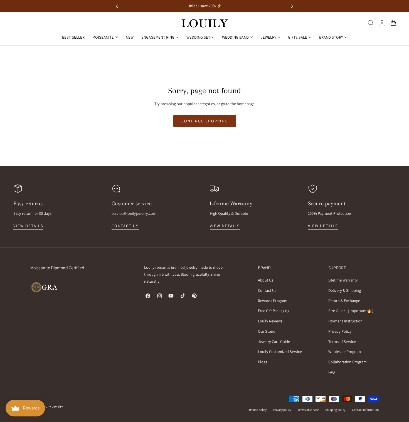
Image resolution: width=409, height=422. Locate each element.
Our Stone (266, 331)
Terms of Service (342, 341)
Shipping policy (335, 410)
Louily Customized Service (280, 351)
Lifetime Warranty (343, 280)
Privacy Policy (340, 331)
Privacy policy (282, 410)
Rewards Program (272, 300)
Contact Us (267, 290)
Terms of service (308, 410)
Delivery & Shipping (344, 290)
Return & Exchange (344, 300)
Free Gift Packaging (273, 311)
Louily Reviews (270, 321)
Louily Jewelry (52, 406)
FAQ (331, 372)
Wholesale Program (344, 351)
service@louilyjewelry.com (134, 213)
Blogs (262, 361)
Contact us (125, 225)
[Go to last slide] (117, 6)
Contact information (365, 410)
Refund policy (258, 410)
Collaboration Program (347, 361)
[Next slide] (292, 6)
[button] (371, 23)
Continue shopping (204, 121)
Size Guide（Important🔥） (352, 311)
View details (28, 225)
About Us (265, 280)
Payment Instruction (345, 321)
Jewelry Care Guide (274, 341)
